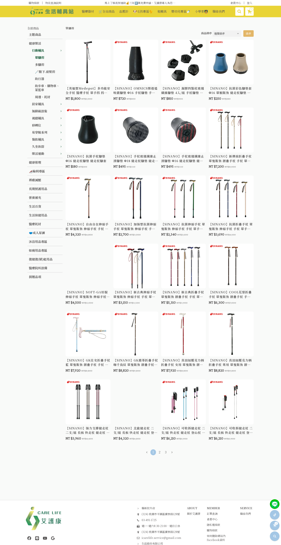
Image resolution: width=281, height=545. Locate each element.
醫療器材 (88, 11)
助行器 (39, 79)
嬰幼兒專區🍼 (180, 11)
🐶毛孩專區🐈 (143, 11)
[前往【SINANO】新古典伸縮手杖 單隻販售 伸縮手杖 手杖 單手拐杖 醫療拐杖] (135, 266)
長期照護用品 (38, 189)
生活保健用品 (38, 215)
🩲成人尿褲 (37, 233)
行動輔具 (38, 50)
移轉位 (36, 125)
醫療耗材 (35, 224)
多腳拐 (39, 64)
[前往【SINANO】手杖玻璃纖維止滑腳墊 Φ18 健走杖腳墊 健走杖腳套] (135, 130)
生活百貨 (35, 206)
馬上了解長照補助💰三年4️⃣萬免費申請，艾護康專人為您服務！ (143, 3)
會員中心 (235, 3)
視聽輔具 (38, 118)
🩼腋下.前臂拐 (45, 71)
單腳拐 (39, 57)
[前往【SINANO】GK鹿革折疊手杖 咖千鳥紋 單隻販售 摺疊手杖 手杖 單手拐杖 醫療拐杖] (135, 334)
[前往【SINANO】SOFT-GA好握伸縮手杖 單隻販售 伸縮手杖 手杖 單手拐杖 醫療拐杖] (88, 266)
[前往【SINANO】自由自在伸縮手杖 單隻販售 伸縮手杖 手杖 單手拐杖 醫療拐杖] (88, 197)
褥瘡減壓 (35, 180)
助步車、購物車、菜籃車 (47, 88)
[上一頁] (147, 452)
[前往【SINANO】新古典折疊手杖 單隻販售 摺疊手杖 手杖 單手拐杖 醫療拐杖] (183, 266)
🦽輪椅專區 (37, 171)
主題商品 (35, 34)
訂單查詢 (212, 514)
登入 (249, 3)
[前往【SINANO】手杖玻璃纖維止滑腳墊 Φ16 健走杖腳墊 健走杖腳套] (183, 130)
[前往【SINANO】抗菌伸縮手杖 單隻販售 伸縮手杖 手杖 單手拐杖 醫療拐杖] (183, 197)
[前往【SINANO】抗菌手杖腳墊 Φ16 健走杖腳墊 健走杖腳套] (88, 130)
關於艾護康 (193, 514)
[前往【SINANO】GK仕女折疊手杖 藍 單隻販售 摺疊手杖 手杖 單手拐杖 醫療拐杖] (88, 334)
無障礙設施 (39, 111)
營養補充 (35, 197)
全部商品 (33, 28)
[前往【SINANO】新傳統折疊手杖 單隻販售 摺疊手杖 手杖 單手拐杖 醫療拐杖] (231, 130)
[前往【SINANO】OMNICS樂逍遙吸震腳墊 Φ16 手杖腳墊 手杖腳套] (135, 62)
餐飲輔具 (38, 139)
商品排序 (206, 33)
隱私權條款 (213, 525)
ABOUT (192, 508)
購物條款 (34, 3)
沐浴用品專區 (38, 241)
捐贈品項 (35, 277)
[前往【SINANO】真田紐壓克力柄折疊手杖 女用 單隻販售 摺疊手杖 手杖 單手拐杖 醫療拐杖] (183, 334)
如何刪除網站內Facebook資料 (216, 538)
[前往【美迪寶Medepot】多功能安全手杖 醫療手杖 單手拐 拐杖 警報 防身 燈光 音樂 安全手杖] (88, 62)
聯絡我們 (219, 11)
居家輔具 (38, 104)
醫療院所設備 (38, 268)
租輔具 (162, 11)
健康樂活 (35, 43)
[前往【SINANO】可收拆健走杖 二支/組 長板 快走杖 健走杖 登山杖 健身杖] (231, 401)
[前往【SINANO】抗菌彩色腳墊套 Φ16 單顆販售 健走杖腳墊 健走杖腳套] (231, 62)
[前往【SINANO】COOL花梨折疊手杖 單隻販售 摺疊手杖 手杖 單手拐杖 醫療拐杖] (231, 266)
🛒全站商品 (107, 11)
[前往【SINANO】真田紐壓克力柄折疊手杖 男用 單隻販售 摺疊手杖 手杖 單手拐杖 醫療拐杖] (231, 334)
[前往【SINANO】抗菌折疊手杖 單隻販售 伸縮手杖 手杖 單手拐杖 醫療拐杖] (231, 197)
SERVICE (246, 508)
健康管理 (35, 162)
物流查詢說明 (53, 3)
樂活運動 (38, 153)
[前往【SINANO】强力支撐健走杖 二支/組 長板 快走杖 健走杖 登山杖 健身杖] (88, 401)
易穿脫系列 (39, 132)
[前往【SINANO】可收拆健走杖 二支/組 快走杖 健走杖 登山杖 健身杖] (183, 401)
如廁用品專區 (38, 250)
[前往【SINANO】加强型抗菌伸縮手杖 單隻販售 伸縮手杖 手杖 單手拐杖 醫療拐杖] (135, 197)
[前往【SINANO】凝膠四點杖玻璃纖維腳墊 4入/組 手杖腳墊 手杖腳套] (183, 62)
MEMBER (213, 508)
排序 (248, 33)
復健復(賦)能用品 (41, 259)
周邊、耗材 (42, 97)
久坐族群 (38, 146)
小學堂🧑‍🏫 (201, 11)
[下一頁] (172, 452)
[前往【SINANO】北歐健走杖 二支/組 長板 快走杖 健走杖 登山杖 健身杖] (135, 401)
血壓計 (123, 11)
